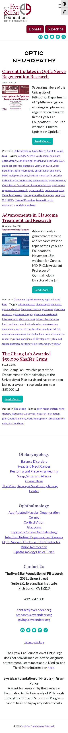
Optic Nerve (39, 150)
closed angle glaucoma (48, 304)
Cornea (34, 517)
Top (64, 728)
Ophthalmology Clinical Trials (34, 552)
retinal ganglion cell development (32, 338)
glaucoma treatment (45, 314)
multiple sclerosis (18, 175)
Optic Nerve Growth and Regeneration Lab (26, 185)
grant (5, 418)
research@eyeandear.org (34, 615)
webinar (31, 205)
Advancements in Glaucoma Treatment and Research (30, 218)
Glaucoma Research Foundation (42, 413)
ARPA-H (31, 155)
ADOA (22, 155)
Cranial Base (34, 481)
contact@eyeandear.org (34, 610)
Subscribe (55, 29)
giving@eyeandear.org (34, 620)
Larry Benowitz (43, 165)
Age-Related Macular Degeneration (34, 512)
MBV (5, 175)
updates (21, 205)
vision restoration (40, 343)
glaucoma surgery (23, 314)
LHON (38, 170)
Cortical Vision (34, 522)
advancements (26, 304)
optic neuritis (36, 190)
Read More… (43, 141)
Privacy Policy (34, 642)
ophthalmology (57, 180)
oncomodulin (40, 180)
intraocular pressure (47, 319)
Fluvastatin (51, 160)
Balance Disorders (34, 461)
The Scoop (20, 408)
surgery (25, 343)
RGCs (10, 200)
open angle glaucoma (14, 333)
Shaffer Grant (16, 423)
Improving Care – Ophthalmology (34, 532)
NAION (33, 175)
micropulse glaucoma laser (37, 328)
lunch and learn (51, 170)
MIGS (56, 328)
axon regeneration (47, 408)
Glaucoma (19, 299)
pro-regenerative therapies (38, 195)
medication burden (31, 324)
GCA (62, 160)
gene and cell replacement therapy (21, 309)
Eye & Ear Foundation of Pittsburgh (38, 726)
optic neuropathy (54, 190)
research (7, 338)
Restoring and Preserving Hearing (34, 471)
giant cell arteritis (12, 165)
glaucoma (28, 165)
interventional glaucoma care (18, 319)
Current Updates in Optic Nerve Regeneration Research (34, 74)
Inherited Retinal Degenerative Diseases (34, 537)
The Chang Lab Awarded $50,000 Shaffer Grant (26, 357)
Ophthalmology (22, 150)
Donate (35, 29)
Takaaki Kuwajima (25, 200)
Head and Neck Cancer (34, 466)
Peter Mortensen (12, 195)
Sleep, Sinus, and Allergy (34, 476)
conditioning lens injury (31, 160)
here (51, 668)
